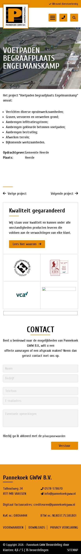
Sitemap (72, 550)
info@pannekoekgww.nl (60, 494)
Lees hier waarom (25, 244)
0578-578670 (53, 489)
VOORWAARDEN (13, 527)
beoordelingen (37, 550)
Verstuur (64, 446)
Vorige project (17, 194)
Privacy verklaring (64, 527)
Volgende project (62, 194)
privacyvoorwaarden (54, 436)
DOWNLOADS (37, 527)
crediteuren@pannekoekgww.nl (54, 505)
